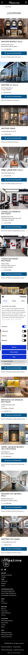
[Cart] (26, 2)
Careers (3, 615)
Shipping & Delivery (6, 632)
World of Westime (6, 613)
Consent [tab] (5, 301)
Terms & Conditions (6, 647)
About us (3, 608)
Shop (2, 601)
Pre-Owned (4, 603)
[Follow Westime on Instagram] (2, 569)
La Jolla (3, 624)
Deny (14, 356)
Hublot (3, 585)
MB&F (3, 579)
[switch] (24, 331)
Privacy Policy (17, 647)
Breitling (3, 583)
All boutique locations (7, 620)
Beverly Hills (4, 622)
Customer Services (6, 636)
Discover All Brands (6, 575)
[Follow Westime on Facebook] (5, 569)
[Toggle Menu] (2, 2)
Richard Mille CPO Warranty (8, 595)
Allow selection (14, 352)
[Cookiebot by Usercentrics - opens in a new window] (20, 297)
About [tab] (23, 301)
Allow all (14, 347)
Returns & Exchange (6, 634)
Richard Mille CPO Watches (8, 593)
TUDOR (3, 577)
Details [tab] (14, 301)
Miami (3, 627)
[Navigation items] (2, 7)
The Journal (4, 611)
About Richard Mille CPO (8, 591)
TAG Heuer (4, 581)
